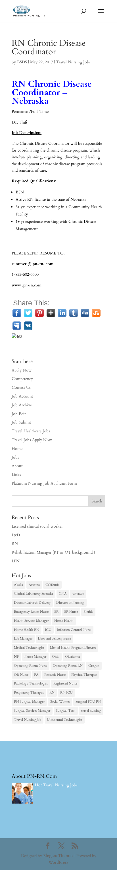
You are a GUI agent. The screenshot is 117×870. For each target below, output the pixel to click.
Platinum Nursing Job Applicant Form (44, 483)
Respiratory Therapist (29, 692)
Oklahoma (72, 656)
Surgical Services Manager (32, 710)
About (17, 466)
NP (16, 656)
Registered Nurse (65, 683)
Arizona (34, 584)
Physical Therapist (84, 674)
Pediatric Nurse (55, 674)
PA (36, 674)
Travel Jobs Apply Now (32, 439)
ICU (48, 629)
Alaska (18, 584)
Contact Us (21, 387)
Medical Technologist (29, 647)
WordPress (58, 862)
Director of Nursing (70, 602)
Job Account (22, 396)
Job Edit (19, 413)
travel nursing (91, 710)
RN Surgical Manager (29, 701)
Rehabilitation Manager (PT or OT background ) (53, 552)
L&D (16, 535)
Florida (88, 611)
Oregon (93, 665)
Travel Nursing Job (27, 719)
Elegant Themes (58, 855)
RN (15, 543)
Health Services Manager (31, 620)
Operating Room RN (68, 665)
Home (17, 448)
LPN (16, 561)
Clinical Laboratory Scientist (33, 593)
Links (16, 474)
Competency (22, 378)
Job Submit (21, 422)
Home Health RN (26, 629)
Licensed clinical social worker (37, 526)
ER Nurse (71, 611)
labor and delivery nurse (54, 638)
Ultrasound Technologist (64, 719)
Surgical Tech (66, 710)
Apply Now (22, 370)
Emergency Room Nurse (31, 611)
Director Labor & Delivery (32, 602)
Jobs (15, 457)
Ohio (55, 656)
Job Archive (22, 405)
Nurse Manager (35, 656)
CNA (63, 593)
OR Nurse (21, 674)
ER (56, 611)
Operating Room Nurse (30, 665)
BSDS (22, 62)
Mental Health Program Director (73, 647)
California (52, 584)
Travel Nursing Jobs (73, 62)
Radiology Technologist (31, 683)
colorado (78, 593)
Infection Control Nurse (74, 629)
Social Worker (60, 701)
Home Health (64, 620)
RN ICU (66, 692)
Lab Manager (23, 638)
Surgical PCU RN (88, 701)
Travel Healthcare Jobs (31, 431)
